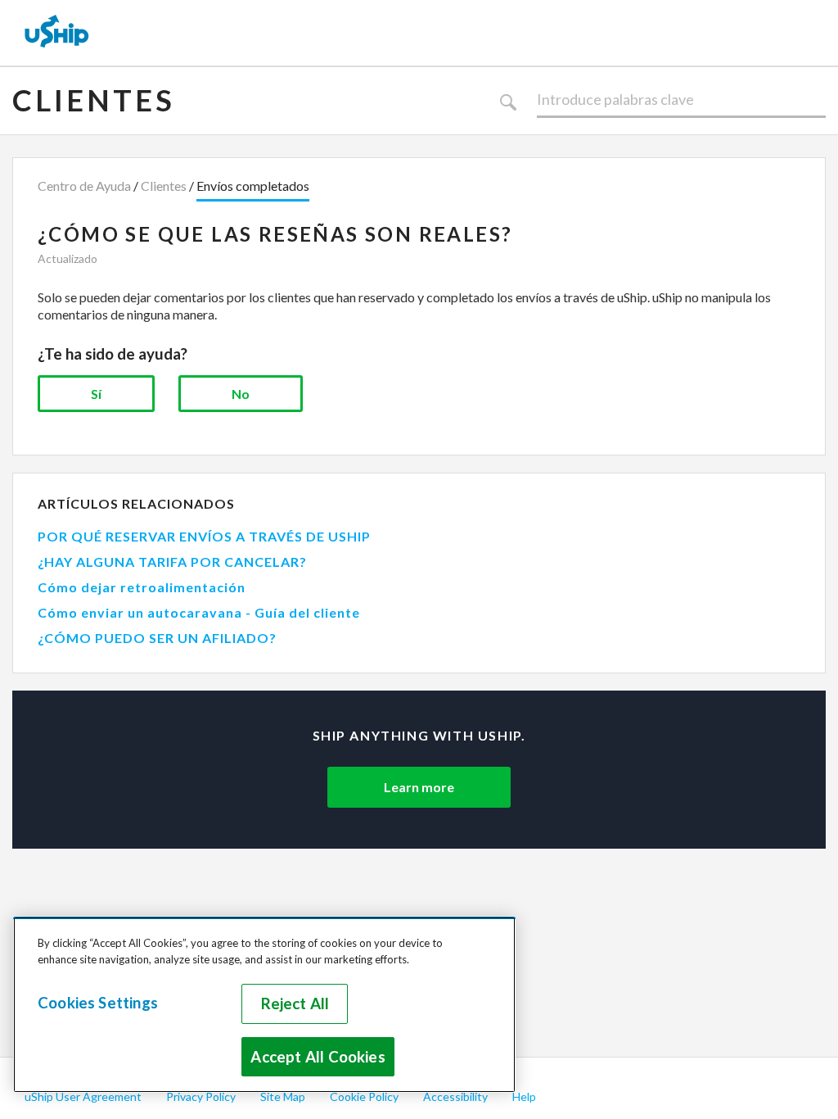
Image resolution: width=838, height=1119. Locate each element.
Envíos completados (252, 185)
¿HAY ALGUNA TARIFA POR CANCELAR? (172, 561)
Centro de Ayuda (84, 185)
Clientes (93, 100)
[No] (240, 393)
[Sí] (96, 393)
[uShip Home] (57, 33)
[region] (264, 1005)
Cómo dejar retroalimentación (142, 587)
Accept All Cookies (317, 1057)
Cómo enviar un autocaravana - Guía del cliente (199, 612)
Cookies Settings (98, 1003)
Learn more (419, 787)
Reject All (295, 1003)
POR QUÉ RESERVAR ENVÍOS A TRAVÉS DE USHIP (204, 536)
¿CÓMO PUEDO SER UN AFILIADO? (157, 638)
